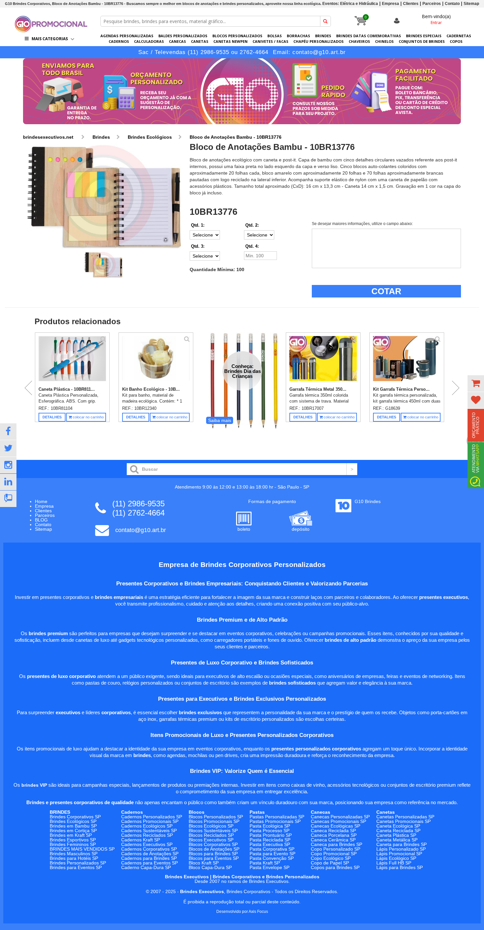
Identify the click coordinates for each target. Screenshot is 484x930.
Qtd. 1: (197, 225)
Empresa (390, 3)
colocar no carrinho (88, 417)
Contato (452, 3)
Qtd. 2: (252, 225)
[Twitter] (8, 448)
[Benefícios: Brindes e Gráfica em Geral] (242, 125)
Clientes (410, 3)
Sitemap (471, 3)
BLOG (41, 519)
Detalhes (52, 417)
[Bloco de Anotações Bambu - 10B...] (103, 196)
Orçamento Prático (475, 425)
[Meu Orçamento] (476, 383)
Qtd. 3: (197, 246)
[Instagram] (8, 465)
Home (41, 501)
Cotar (386, 291)
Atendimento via (475, 458)
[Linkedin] (8, 482)
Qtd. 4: (252, 246)
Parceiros (431, 3)
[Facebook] (8, 431)
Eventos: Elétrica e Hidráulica (350, 3)
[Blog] (8, 499)
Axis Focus (258, 911)
